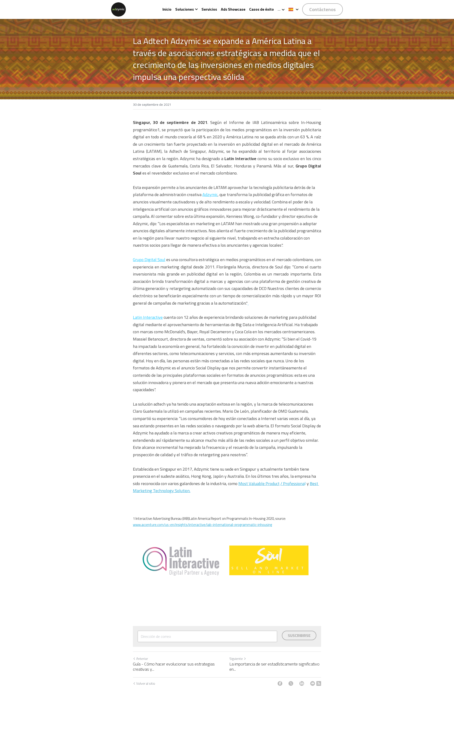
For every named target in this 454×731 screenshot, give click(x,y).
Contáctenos (322, 9)
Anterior (142, 659)
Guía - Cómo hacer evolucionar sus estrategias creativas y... (174, 666)
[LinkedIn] (301, 683)
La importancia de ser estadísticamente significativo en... (274, 666)
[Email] (312, 683)
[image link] (118, 9)
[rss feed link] (318, 683)
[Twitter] (290, 683)
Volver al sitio (145, 683)
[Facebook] (280, 683)
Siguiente (236, 659)
